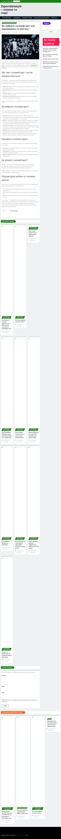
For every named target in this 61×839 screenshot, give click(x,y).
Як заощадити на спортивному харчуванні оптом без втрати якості (20, 545)
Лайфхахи (54, 17)
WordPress (18, 835)
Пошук (46, 23)
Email (3, 692)
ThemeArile (3, 836)
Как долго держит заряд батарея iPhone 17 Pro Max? (22, 811)
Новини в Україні (27, 17)
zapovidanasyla (7, 32)
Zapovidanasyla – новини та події (11, 9)
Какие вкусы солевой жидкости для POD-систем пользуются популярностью (50, 50)
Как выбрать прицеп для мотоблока (5, 543)
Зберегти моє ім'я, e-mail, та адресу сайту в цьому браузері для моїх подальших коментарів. (19, 700)
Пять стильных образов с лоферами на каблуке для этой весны (34, 545)
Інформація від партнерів (41, 17)
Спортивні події (6, 17)
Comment (4, 675)
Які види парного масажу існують (51, 59)
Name (3, 686)
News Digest (23, 835)
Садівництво (16, 17)
